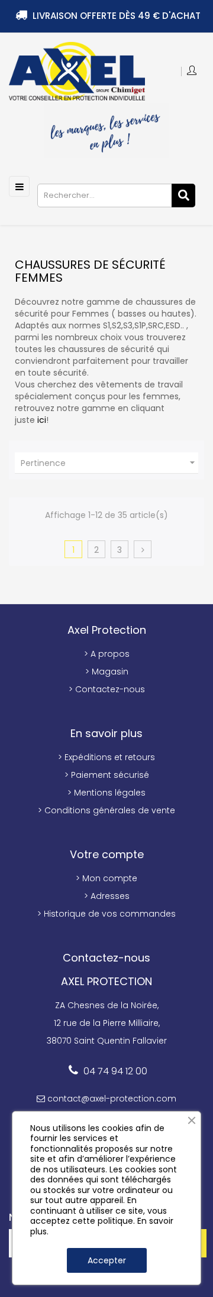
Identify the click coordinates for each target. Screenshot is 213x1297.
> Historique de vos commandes (106, 914)
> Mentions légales (106, 793)
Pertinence (109, 463)
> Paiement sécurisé (106, 775)
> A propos (107, 654)
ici (41, 420)
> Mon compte (106, 878)
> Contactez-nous (107, 689)
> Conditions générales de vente (106, 810)
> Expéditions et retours (106, 757)
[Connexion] (192, 71)
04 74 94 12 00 (115, 1071)
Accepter (107, 1260)
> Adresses (107, 896)
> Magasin (106, 671)
